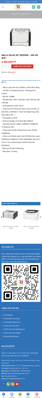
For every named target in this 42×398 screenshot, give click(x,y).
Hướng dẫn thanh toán (12, 322)
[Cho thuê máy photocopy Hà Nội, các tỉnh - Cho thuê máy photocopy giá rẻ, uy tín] (18, 7)
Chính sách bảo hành (11, 326)
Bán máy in (26, 14)
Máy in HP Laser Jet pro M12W (31, 227)
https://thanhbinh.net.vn (9, 376)
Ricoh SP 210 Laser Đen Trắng (11, 227)
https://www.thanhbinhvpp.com (18, 373)
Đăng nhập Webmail (11, 336)
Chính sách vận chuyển (12, 333)
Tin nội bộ (34, 1)
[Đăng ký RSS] (13, 384)
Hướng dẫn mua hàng (12, 318)
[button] (3, 6)
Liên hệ (14, 1)
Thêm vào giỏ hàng (22, 66)
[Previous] (1, 221)
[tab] (21, 82)
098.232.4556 (25, 371)
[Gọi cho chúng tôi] (8, 384)
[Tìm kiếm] (38, 7)
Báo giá (27, 1)
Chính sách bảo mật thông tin (14, 329)
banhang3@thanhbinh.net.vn (15, 378)
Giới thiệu (21, 1)
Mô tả (4, 82)
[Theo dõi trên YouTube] (17, 384)
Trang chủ (8, 1)
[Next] (40, 221)
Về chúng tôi (8, 315)
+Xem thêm (32, 262)
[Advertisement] (21, 180)
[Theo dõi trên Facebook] (4, 384)
